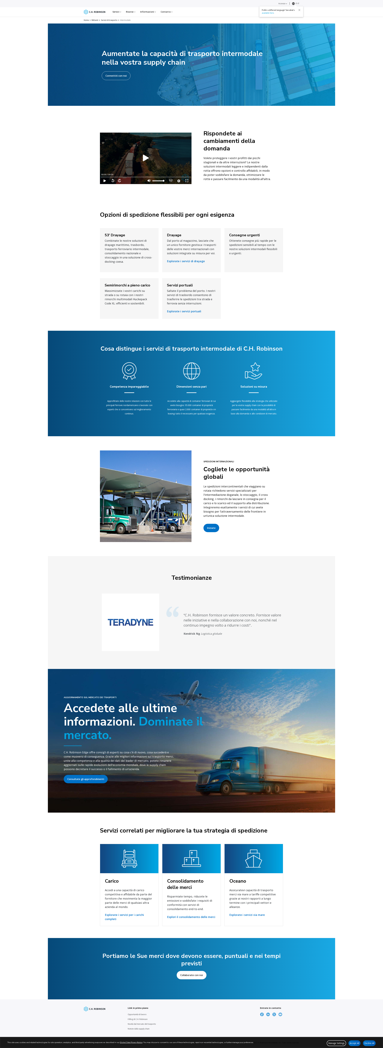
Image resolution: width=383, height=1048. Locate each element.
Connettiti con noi (116, 75)
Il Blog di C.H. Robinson (138, 1019)
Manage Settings (336, 1043)
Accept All (354, 1043)
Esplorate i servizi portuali (184, 311)
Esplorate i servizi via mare (247, 915)
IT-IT (297, 3)
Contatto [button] (166, 11)
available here (268, 13)
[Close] (299, 10)
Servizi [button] (116, 11)
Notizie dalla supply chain (138, 1028)
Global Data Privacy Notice (131, 1042)
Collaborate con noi (191, 975)
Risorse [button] (130, 11)
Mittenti (95, 20)
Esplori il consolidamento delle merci (191, 917)
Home (86, 20)
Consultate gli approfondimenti (85, 779)
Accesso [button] (282, 3)
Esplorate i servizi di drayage (186, 261)
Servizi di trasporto (109, 20)
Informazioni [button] (147, 11)
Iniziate (211, 528)
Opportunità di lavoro (137, 1014)
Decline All (369, 1043)
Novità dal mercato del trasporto (142, 1024)
